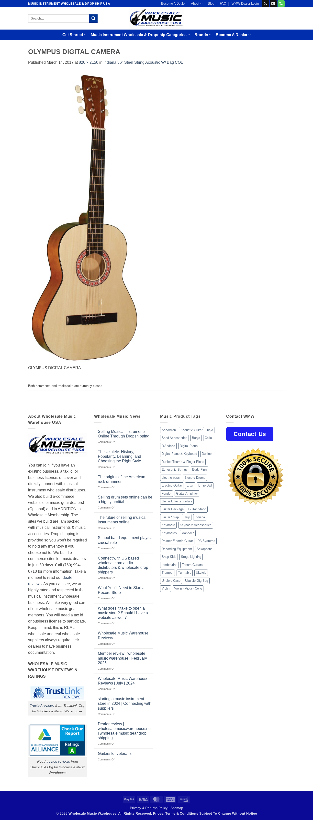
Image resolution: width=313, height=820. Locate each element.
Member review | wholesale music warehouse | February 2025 (122, 658)
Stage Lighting (191, 557)
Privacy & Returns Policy (149, 808)
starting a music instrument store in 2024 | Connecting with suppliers (124, 703)
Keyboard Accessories (196, 525)
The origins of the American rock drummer (121, 479)
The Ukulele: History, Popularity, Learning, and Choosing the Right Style (119, 456)
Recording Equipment (177, 549)
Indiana (200, 517)
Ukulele (201, 572)
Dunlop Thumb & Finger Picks (183, 462)
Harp (186, 517)
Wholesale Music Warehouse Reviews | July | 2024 (123, 680)
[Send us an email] (273, 3)
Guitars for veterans (115, 753)
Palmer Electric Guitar (177, 541)
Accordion (169, 430)
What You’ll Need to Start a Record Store (121, 590)
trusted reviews (58, 761)
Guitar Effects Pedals (177, 501)
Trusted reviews (42, 705)
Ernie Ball (205, 485)
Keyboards (169, 533)
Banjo (196, 438)
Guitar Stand (197, 509)
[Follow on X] (265, 3)
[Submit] (93, 18)
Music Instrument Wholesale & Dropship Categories (139, 35)
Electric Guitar (172, 485)
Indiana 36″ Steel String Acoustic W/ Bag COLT (144, 62)
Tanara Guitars (192, 565)
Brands (201, 35)
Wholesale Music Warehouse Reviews (123, 635)
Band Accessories (174, 438)
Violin (165, 588)
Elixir (190, 485)
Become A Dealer (173, 3)
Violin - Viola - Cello (188, 588)
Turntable (184, 572)
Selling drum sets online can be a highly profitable (125, 499)
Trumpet (167, 572)
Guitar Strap (170, 517)
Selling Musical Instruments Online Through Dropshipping (123, 433)
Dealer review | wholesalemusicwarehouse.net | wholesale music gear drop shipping (125, 731)
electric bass (171, 477)
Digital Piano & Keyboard (179, 454)
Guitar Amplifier (187, 493)
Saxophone (204, 549)
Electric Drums (194, 477)
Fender (166, 493)
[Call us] (281, 3)
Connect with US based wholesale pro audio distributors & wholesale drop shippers (123, 565)
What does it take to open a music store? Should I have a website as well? (123, 613)
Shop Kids (169, 557)
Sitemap (176, 808)
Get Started (72, 35)
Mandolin (187, 533)
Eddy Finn (199, 469)
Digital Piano (189, 446)
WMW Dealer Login (245, 3)
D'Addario (168, 446)
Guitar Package (173, 509)
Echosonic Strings (175, 469)
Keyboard (168, 525)
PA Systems (206, 541)
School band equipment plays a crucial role (125, 540)
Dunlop (207, 454)
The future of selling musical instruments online (122, 519)
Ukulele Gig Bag (196, 580)
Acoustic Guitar (191, 430)
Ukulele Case (171, 580)
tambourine (169, 565)
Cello (208, 438)
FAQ (223, 3)
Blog (211, 3)
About (195, 3)
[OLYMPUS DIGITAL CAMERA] (84, 218)
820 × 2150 (88, 62)
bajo (210, 430)
